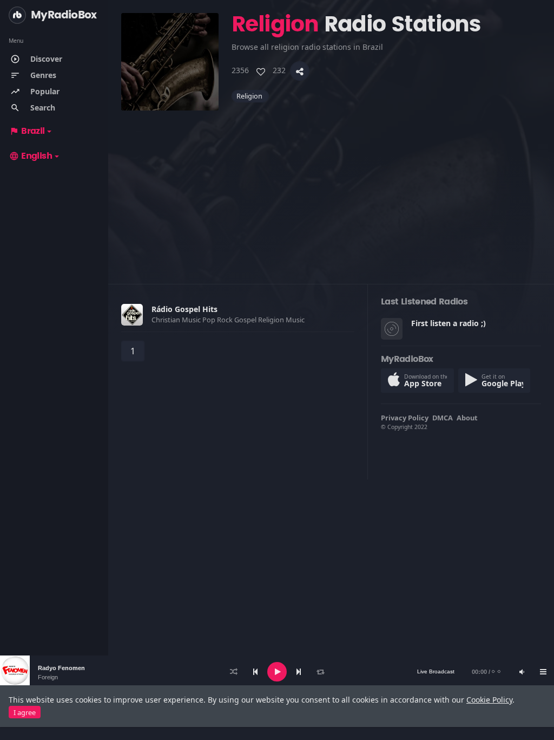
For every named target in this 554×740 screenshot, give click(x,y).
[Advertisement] (331, 186)
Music (296, 319)
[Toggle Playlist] (543, 672)
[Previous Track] (255, 672)
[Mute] (521, 672)
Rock (225, 319)
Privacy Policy (404, 418)
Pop (209, 319)
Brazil (27, 131)
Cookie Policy (489, 699)
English (30, 156)
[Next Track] (298, 672)
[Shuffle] (234, 672)
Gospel (246, 319)
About (467, 418)
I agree (25, 712)
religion (250, 96)
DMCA (442, 418)
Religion (272, 319)
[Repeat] (320, 672)
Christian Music (176, 319)
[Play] (277, 671)
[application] (277, 672)
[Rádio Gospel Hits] (132, 315)
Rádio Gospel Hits (184, 309)
